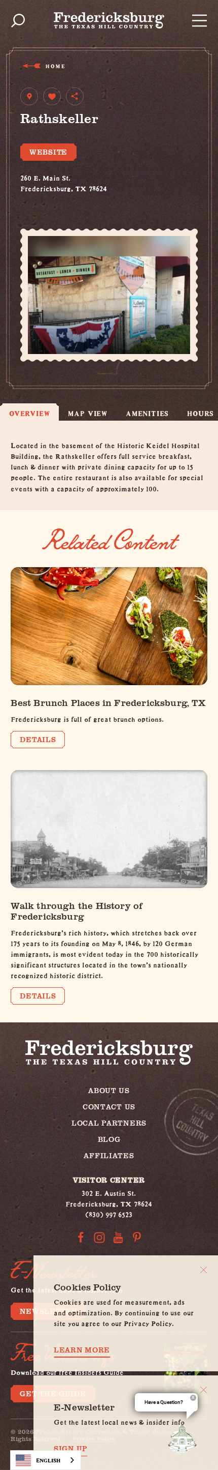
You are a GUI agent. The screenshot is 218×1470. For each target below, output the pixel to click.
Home (55, 66)
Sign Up (71, 1448)
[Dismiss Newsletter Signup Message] (203, 1390)
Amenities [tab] (147, 413)
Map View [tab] (87, 413)
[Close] (203, 1270)
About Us (109, 1090)
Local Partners (109, 1123)
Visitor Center (109, 1180)
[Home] (109, 20)
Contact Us (109, 1106)
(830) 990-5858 (44, 197)
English (48, 1460)
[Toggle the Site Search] (18, 20)
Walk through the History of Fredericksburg (76, 910)
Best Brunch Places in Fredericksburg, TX (108, 702)
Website (48, 152)
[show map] (29, 96)
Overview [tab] (29, 413)
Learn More (82, 1350)
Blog (109, 1139)
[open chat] (184, 1438)
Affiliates (109, 1155)
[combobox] (45, 1460)
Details (38, 739)
